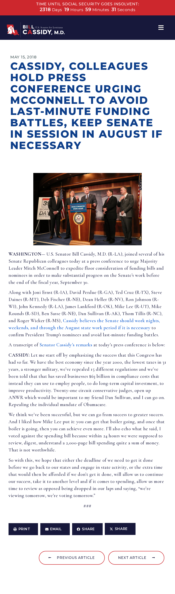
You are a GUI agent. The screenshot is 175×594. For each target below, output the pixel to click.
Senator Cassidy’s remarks (65, 345)
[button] (161, 27)
